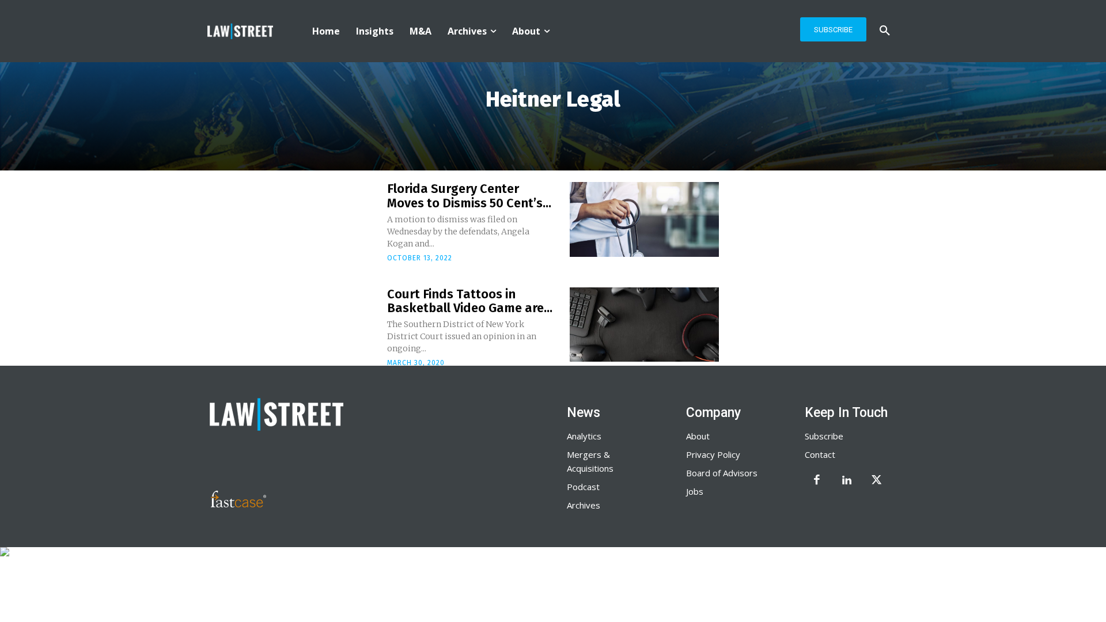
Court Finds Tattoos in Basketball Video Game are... (469, 301)
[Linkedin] (847, 481)
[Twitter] (877, 481)
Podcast (583, 486)
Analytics (584, 436)
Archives (583, 505)
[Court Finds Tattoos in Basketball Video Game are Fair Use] (644, 324)
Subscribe (824, 436)
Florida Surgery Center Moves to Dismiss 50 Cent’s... (469, 195)
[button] (885, 31)
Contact (820, 454)
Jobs (694, 491)
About (698, 436)
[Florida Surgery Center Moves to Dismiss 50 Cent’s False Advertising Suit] (644, 219)
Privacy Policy (713, 454)
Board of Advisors (721, 473)
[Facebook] (817, 481)
